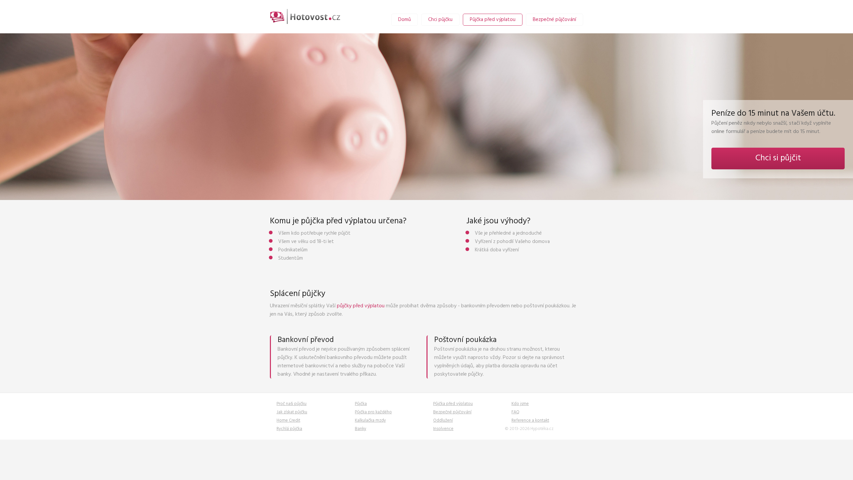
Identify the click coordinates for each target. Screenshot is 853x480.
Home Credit (288, 420)
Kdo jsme (520, 403)
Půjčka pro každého (373, 412)
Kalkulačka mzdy (370, 420)
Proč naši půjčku (292, 403)
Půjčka (361, 403)
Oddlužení (443, 420)
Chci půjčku (440, 20)
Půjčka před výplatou (492, 20)
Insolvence (443, 428)
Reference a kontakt (530, 420)
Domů (404, 20)
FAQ (515, 412)
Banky (360, 428)
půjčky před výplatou (361, 306)
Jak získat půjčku (292, 412)
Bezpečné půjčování (554, 20)
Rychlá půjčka (289, 428)
